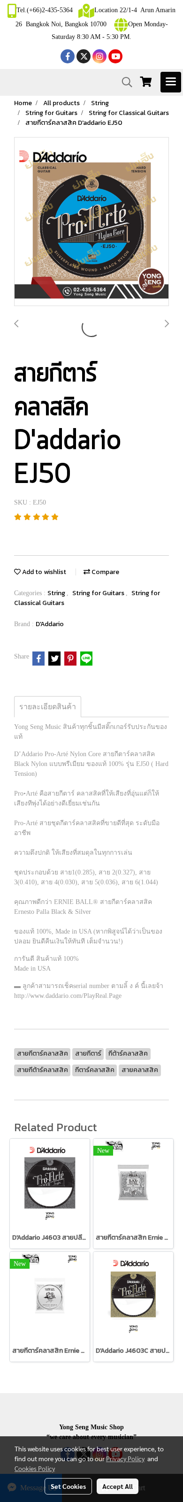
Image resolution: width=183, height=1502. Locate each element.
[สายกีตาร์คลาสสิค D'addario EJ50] (91, 222)
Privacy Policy (125, 1458)
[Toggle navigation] (170, 82)
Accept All (117, 1486)
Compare (104, 572)
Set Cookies (68, 1486)
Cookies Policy (35, 1468)
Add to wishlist (43, 572)
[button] (123, 82)
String (57, 593)
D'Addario (50, 624)
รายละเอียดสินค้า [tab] (47, 707)
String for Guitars (99, 593)
